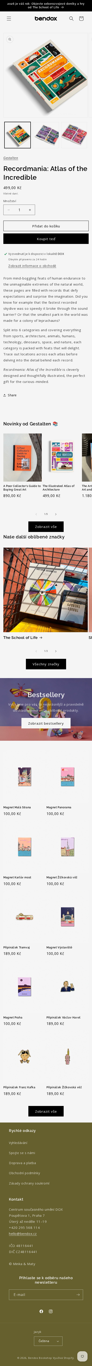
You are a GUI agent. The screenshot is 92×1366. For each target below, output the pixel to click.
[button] (9, 18)
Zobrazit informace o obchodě (32, 266)
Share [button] (12, 395)
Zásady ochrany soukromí (29, 1183)
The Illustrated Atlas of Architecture (58, 488)
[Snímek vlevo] (36, 514)
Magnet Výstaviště (59, 947)
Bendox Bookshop (40, 1358)
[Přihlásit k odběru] (78, 1294)
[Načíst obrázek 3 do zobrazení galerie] (74, 135)
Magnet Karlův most (17, 877)
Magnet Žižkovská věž (61, 877)
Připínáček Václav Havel (63, 1017)
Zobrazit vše (46, 526)
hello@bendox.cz (23, 1233)
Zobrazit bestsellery (46, 723)
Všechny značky (46, 664)
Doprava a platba (22, 1163)
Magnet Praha (12, 1017)
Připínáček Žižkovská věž (64, 1087)
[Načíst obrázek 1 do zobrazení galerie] (17, 135)
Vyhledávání (18, 1143)
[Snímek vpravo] (56, 514)
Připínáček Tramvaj (16, 947)
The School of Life (20, 637)
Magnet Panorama (58, 807)
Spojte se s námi (22, 1153)
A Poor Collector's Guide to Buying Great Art (22, 488)
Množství (9, 201)
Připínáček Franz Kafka (19, 1087)
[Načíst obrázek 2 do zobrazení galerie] (46, 135)
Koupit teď (46, 239)
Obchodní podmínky (24, 1173)
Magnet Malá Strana (17, 807)
